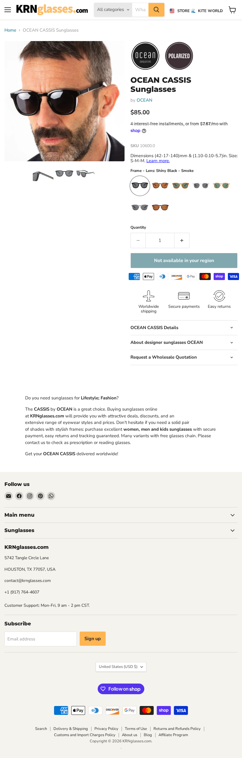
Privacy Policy (106, 728)
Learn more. (158, 161)
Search (41, 728)
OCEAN (144, 100)
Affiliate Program (173, 735)
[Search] (156, 10)
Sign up (92, 638)
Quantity (138, 227)
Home (10, 30)
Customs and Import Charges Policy (84, 735)
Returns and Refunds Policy (177, 728)
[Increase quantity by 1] (181, 240)
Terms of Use (136, 728)
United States (118, 666)
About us (129, 735)
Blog (148, 735)
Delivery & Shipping (70, 728)
